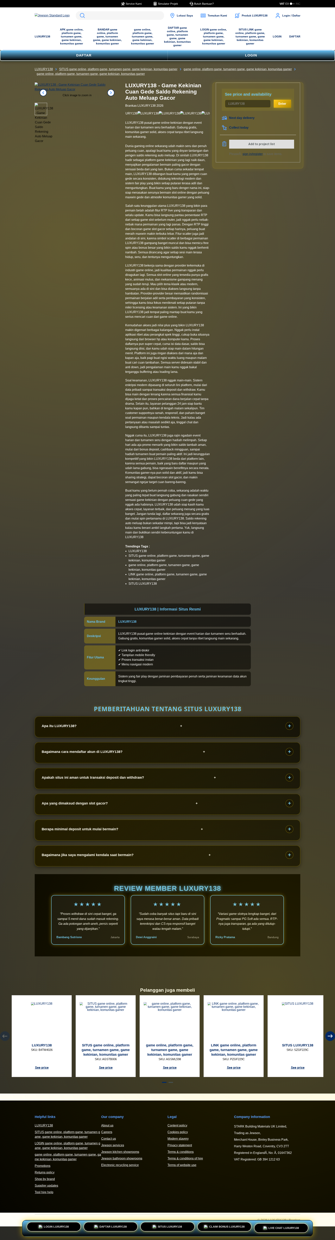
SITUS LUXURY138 (170, 1227)
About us (107, 1125)
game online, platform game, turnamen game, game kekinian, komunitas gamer (142, 36)
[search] (120, 15)
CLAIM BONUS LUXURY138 (227, 1227)
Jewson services (112, 1145)
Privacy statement (180, 1145)
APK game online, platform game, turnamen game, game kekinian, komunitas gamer (71, 36)
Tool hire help (44, 1192)
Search (81, 15)
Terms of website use (182, 1165)
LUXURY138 (42, 36)
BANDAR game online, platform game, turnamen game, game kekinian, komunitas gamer (107, 36)
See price (42, 1067)
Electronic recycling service (120, 1165)
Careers (106, 1132)
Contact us (108, 1138)
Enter (282, 104)
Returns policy (44, 1172)
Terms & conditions (181, 1151)
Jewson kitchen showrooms (120, 1151)
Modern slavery (178, 1138)
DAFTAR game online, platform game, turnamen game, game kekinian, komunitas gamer (177, 36)
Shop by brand (45, 1179)
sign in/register (253, 154)
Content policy (177, 1125)
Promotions (42, 1165)
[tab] (164, 1082)
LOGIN (277, 36)
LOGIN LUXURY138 (56, 1227)
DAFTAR (294, 36)
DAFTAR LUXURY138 (113, 1227)
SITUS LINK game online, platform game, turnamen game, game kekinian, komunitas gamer (250, 36)
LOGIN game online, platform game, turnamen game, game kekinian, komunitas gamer (213, 36)
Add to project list (261, 144)
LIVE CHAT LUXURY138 (284, 1227)
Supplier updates (46, 1185)
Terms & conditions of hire (185, 1158)
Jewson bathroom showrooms (121, 1158)
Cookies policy (178, 1132)
